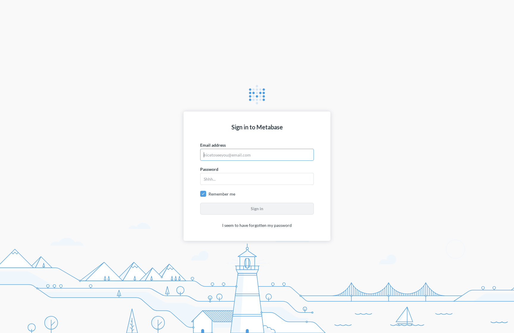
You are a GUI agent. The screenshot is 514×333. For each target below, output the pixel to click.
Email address (213, 145)
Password (209, 169)
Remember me (222, 193)
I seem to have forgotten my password (257, 225)
